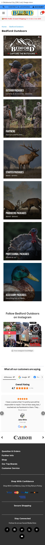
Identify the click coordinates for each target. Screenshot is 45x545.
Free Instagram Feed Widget (23, 351)
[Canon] (22, 432)
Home (4, 26)
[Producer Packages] (22, 200)
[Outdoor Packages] (22, 77)
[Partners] (22, 118)
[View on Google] (22, 410)
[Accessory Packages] (22, 282)
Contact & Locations (19, 7)
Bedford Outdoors (16, 26)
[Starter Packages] (22, 159)
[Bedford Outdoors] (22, 46)
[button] (2, 410)
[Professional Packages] (22, 241)
